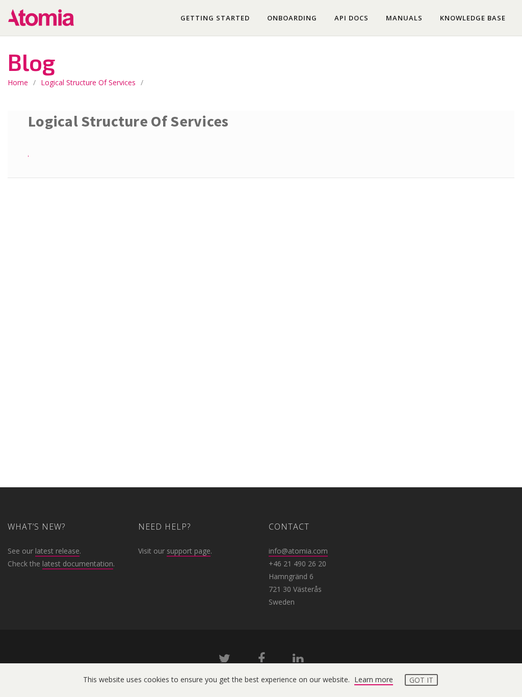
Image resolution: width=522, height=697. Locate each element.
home (18, 82)
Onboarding (292, 17)
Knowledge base (473, 17)
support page (189, 551)
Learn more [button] (373, 679)
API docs (351, 17)
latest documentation (77, 563)
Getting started (215, 17)
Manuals (404, 17)
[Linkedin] (298, 660)
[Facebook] (261, 660)
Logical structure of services (88, 82)
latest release (57, 551)
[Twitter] (224, 660)
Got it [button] (421, 680)
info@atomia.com (298, 551)
